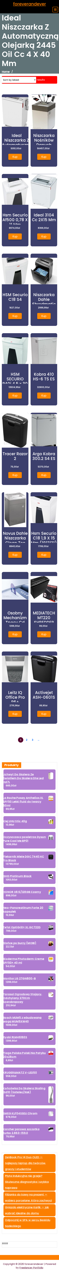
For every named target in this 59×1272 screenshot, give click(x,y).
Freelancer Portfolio (31, 1267)
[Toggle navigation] (55, 9)
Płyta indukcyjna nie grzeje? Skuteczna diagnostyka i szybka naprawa (27, 1182)
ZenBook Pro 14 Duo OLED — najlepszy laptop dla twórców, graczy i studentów (25, 1163)
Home (6, 71)
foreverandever (29, 4)
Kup (15, 157)
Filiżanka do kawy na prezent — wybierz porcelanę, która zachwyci (28, 1197)
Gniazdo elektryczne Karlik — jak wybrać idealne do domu (27, 1210)
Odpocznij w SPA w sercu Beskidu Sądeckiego (27, 1223)
